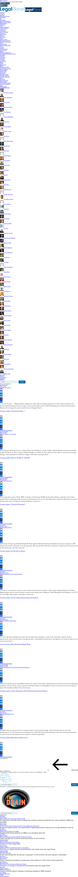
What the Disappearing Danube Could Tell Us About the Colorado (16, 837)
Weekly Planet (3, 86)
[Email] (39, 389)
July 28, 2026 (3, 825)
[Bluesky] (39, 392)
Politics (1, 66)
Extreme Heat (3, 44)
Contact (2, 875)
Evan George (3, 845)
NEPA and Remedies (5, 869)
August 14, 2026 (4, 852)
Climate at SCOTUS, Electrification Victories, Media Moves (14, 848)
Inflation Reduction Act (5, 52)
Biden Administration (5, 21)
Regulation (2, 73)
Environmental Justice (5, 40)
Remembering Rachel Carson (7, 714)
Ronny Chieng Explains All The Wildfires (10, 842)
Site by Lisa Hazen (4, 876)
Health (1, 51)
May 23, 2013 (3, 433)
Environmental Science (5, 42)
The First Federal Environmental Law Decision (11, 574)
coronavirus (2, 29)
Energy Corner (3, 39)
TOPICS (2, 12)
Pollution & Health (4, 67)
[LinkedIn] (39, 394)
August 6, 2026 (3, 835)
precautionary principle (5, 68)
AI (0, 19)
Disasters (2, 35)
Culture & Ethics (4, 32)
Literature (2, 59)
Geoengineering (4, 49)
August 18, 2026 (4, 863)
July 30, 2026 (3, 830)
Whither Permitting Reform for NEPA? (9, 831)
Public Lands (3, 72)
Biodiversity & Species (5, 22)
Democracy (2, 33)
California (2, 25)
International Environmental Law (8, 54)
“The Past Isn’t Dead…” (6, 387)
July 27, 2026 (3, 817)
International (3, 377)
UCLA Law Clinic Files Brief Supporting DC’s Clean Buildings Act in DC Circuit (19, 826)
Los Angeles (3, 61)
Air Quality (2, 20)
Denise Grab (3, 823)
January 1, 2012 (3, 526)
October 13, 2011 (4, 666)
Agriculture (2, 17)
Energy (2, 38)
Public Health (3, 71)
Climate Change (4, 28)
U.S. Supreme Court (5, 84)
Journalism (2, 55)
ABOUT (2, 380)
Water (1, 85)
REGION (2, 375)
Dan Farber (2, 525)
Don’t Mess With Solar (5, 853)
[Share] (39, 401)
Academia (2, 15)
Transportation (3, 82)
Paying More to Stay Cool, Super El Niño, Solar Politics (13, 864)
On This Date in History (6, 527)
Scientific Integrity (4, 75)
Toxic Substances (4, 80)
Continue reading (12, 411)
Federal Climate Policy (5, 45)
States (1, 78)
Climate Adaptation (4, 27)
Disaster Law (3, 34)
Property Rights (4, 69)
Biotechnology (3, 23)
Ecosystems (3, 37)
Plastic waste (3, 65)
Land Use (2, 56)
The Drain (2, 79)
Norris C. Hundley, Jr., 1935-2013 (8, 434)
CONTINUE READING (6, 430)
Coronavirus (3, 31)
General (2, 48)
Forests (2, 46)
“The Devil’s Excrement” (6, 481)
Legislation (2, 57)
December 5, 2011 (4, 573)
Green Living (3, 50)
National (2, 376)
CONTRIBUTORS (5, 88)
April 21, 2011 (3, 713)
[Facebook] (39, 397)
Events (1, 43)
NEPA (1, 62)
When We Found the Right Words (8, 621)
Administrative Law (4, 16)
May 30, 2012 (3, 479)
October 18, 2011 (4, 619)
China (1, 26)
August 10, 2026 (4, 841)
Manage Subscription (5, 874)
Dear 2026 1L (3, 858)
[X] (39, 399)
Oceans (1, 63)
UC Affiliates (3, 872)
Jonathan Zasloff (4, 385)
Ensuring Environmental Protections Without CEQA (12, 818)
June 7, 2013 (3, 386)
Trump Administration (5, 83)
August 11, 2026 (4, 846)
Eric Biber (2, 816)
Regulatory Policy (4, 74)
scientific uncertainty (5, 77)
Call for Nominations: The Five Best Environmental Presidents (15, 667)
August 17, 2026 (4, 857)
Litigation (2, 60)
